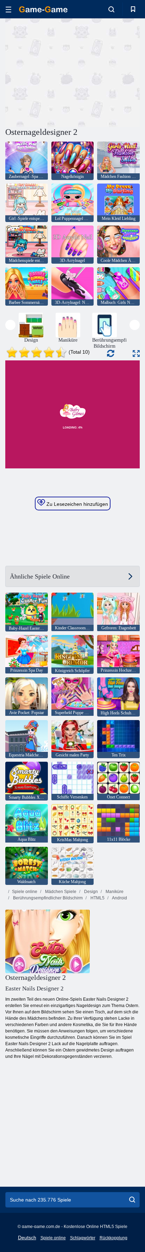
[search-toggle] (111, 9)
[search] (132, 1200)
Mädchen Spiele (60, 891)
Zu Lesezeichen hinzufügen (76, 504)
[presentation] (10, 325)
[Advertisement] (65, 71)
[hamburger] (8, 9)
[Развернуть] (136, 353)
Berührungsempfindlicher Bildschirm (47, 897)
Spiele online (24, 891)
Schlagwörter (82, 1237)
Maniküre (114, 891)
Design (90, 891)
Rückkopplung (113, 1237)
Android (119, 897)
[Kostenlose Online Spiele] (43, 9)
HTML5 (97, 897)
